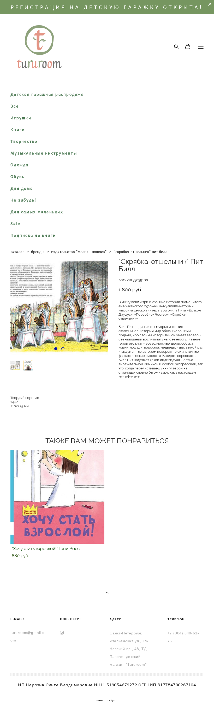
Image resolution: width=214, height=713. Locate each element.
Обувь (17, 176)
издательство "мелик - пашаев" (79, 251)
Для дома (21, 188)
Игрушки (20, 118)
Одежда (19, 165)
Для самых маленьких (36, 212)
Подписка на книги (33, 235)
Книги (17, 129)
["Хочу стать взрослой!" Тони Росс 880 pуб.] (57, 497)
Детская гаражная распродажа (47, 94)
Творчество (24, 141)
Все (14, 106)
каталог (17, 251)
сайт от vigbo (107, 700)
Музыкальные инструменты (43, 153)
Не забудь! (23, 200)
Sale (15, 223)
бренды (37, 251)
